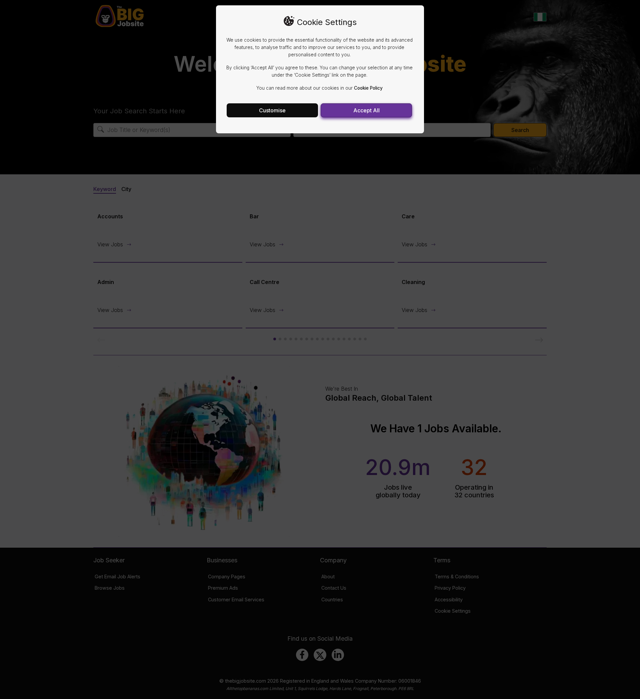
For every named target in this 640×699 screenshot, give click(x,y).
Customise (272, 110)
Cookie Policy (368, 88)
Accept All (366, 110)
